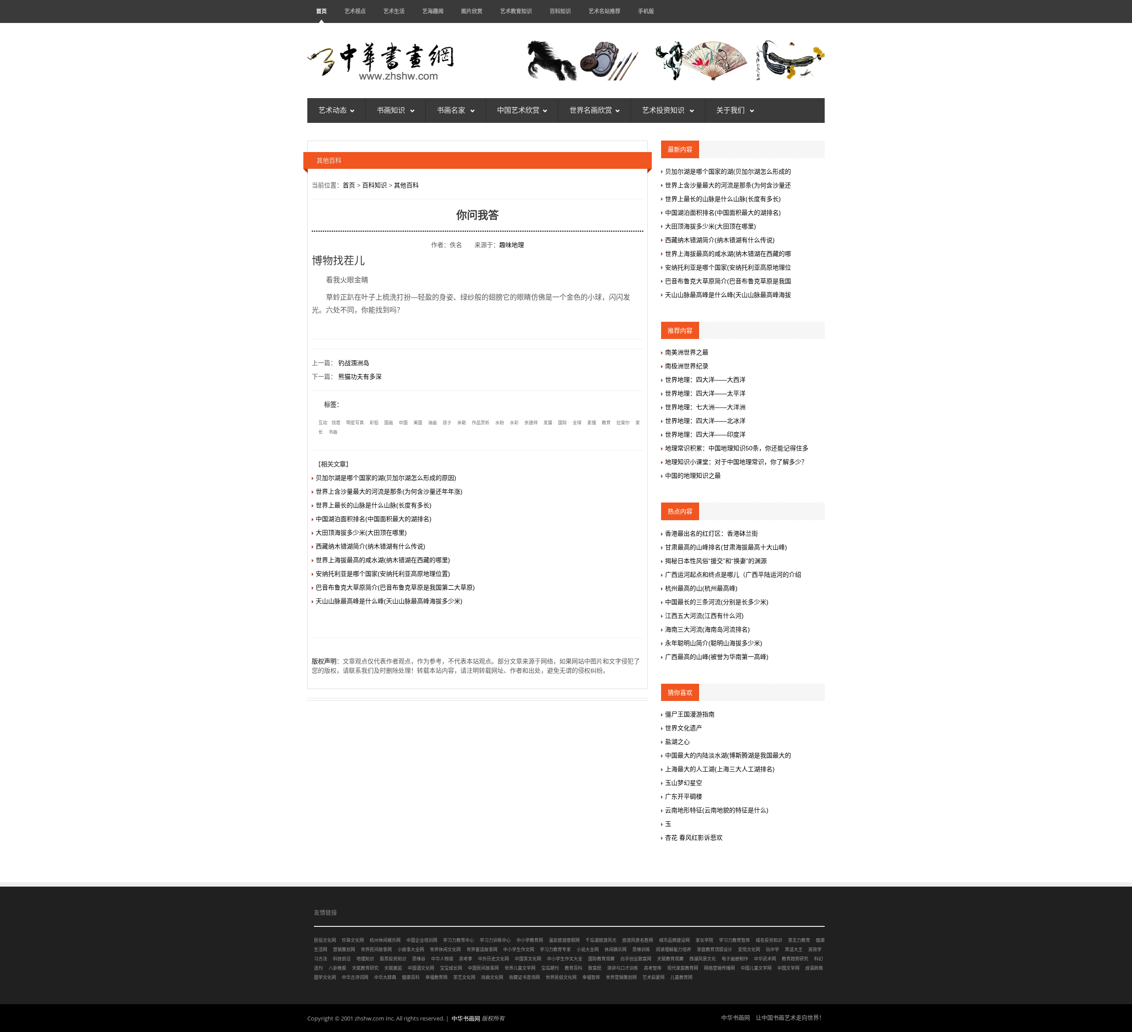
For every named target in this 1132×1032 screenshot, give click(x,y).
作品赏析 (481, 422)
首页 (321, 11)
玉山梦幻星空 (683, 782)
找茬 (336, 422)
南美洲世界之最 (686, 352)
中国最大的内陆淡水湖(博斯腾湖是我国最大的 (728, 755)
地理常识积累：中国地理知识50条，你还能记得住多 (736, 448)
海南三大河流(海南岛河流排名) (707, 629)
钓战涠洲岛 (353, 362)
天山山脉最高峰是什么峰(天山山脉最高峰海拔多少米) (389, 601)
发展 (547, 422)
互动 (322, 422)
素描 (591, 422)
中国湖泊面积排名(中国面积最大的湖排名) (374, 518)
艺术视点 (355, 11)
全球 (577, 422)
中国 (403, 422)
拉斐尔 (623, 422)
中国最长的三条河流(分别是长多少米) (717, 601)
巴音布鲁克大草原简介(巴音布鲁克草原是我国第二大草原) (395, 587)
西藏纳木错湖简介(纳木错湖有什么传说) (370, 546)
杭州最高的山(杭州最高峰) (701, 588)
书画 (333, 432)
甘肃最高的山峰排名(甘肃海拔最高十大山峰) (726, 547)
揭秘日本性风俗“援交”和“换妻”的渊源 (716, 560)
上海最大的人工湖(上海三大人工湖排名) (720, 769)
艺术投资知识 (664, 110)
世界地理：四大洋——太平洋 (705, 393)
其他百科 (406, 185)
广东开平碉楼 (683, 796)
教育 (606, 422)
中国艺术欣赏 (518, 110)
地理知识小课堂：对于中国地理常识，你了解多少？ (736, 461)
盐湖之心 (677, 741)
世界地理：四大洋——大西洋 (705, 379)
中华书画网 (465, 1018)
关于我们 (731, 110)
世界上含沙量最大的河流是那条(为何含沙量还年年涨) (389, 491)
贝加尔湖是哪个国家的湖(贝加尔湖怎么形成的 (728, 171)
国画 (388, 422)
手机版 (646, 11)
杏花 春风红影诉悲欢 (694, 837)
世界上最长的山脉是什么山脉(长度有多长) (374, 505)
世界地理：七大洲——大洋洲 (705, 407)
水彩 (514, 422)
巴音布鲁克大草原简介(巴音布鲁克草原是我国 (728, 281)
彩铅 (374, 422)
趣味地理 (511, 244)
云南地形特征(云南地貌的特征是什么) (717, 810)
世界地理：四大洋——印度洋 (705, 434)
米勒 (461, 422)
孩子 (447, 422)
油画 (432, 422)
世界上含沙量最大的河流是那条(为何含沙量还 (728, 185)
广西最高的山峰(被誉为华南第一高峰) (717, 656)
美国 (417, 422)
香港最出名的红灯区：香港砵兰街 (711, 533)
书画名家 (452, 110)
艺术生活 (394, 11)
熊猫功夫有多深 (360, 376)
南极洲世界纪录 (686, 365)
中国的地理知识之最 (693, 475)
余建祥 (531, 422)
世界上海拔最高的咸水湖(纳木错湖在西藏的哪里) (383, 560)
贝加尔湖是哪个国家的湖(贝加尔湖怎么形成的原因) (386, 477)
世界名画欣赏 (591, 110)
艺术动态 (332, 110)
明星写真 (355, 422)
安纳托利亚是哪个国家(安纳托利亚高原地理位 (728, 267)
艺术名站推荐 (604, 11)
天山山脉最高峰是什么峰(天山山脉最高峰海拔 (728, 294)
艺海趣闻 (433, 11)
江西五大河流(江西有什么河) (704, 615)
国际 (562, 422)
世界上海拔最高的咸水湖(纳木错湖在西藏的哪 (728, 253)
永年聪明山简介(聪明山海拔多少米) (713, 643)
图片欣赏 (471, 11)
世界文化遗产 (683, 727)
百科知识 (560, 11)
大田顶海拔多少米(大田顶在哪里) (361, 532)
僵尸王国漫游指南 (690, 714)
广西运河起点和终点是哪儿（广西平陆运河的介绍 (733, 574)
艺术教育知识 (516, 11)
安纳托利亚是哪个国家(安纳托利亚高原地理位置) (383, 573)
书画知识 (392, 110)
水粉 (499, 422)
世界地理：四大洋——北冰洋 (705, 420)
